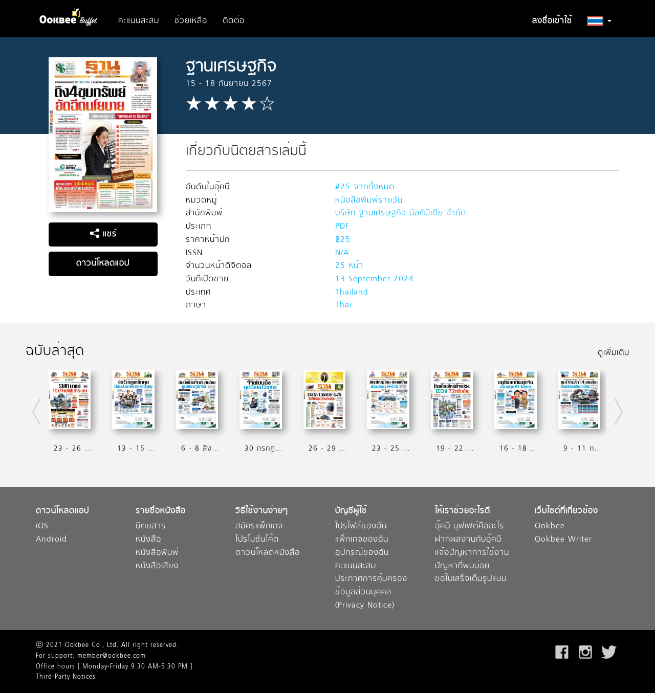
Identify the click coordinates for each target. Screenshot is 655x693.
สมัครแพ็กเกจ (259, 526)
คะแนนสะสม (138, 21)
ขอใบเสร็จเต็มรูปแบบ (471, 579)
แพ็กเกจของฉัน (361, 539)
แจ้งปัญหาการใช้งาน (472, 553)
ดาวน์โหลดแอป (102, 263)
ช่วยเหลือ (190, 21)
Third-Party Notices (66, 677)
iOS (42, 526)
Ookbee (550, 526)
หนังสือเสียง (157, 566)
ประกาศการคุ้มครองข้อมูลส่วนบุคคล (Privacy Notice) (371, 592)
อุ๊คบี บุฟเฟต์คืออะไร (469, 526)
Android (51, 539)
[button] (599, 21)
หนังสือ (148, 539)
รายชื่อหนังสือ (161, 511)
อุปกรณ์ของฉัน (362, 553)
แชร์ (108, 234)
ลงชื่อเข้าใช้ (552, 21)
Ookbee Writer (563, 539)
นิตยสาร (151, 526)
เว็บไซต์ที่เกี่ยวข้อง (566, 511)
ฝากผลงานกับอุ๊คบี (468, 539)
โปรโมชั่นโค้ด (257, 539)
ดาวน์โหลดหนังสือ (267, 553)
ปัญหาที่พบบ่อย (462, 566)
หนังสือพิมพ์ (157, 553)
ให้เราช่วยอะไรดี (462, 511)
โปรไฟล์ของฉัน (361, 526)
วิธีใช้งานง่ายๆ (261, 511)
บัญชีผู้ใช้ (351, 511)
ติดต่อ (234, 21)
